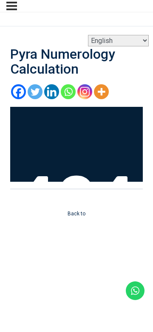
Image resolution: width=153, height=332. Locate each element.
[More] (101, 91)
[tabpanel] (76, 144)
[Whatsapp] (68, 91)
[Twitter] (35, 91)
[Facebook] (18, 91)
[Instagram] (84, 91)
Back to (76, 214)
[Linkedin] (51, 91)
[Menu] (11, 6)
